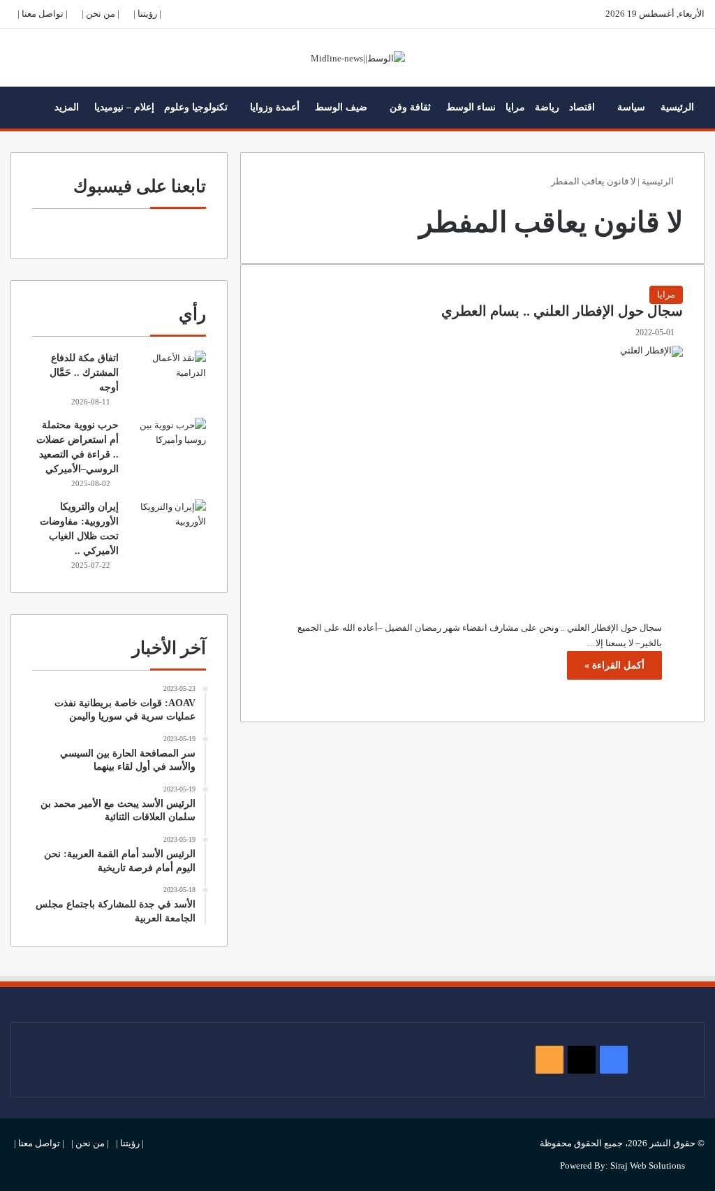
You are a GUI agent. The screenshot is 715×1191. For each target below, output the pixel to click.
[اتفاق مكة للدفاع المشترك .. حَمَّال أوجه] (167, 377)
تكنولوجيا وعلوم (196, 107)
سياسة (631, 107)
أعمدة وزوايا (275, 107)
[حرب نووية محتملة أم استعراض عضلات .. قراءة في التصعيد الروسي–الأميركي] (167, 444)
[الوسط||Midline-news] (358, 58)
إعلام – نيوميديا (124, 107)
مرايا (515, 107)
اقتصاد (582, 107)
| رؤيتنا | (147, 13)
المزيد (66, 107)
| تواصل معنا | (42, 13)
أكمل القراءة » (614, 665)
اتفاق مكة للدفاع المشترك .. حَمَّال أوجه (84, 373)
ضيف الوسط (341, 107)
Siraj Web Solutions (647, 1165)
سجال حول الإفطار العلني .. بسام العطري (562, 311)
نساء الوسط (471, 107)
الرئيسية (677, 107)
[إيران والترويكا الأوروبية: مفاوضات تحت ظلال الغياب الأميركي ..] (167, 525)
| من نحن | (100, 13)
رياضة (547, 107)
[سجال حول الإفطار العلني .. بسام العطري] (472, 472)
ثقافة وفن (410, 107)
